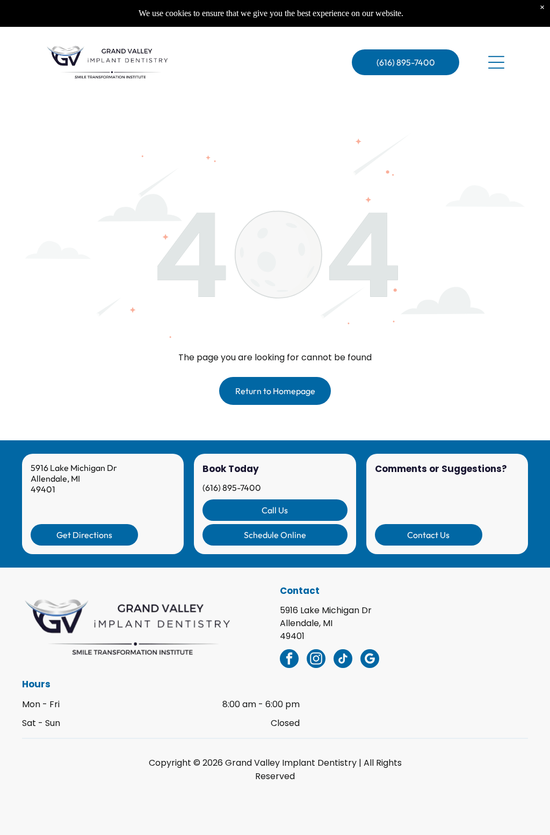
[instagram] (316, 660)
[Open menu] (496, 62)
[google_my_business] (369, 660)
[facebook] (289, 660)
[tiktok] (343, 660)
